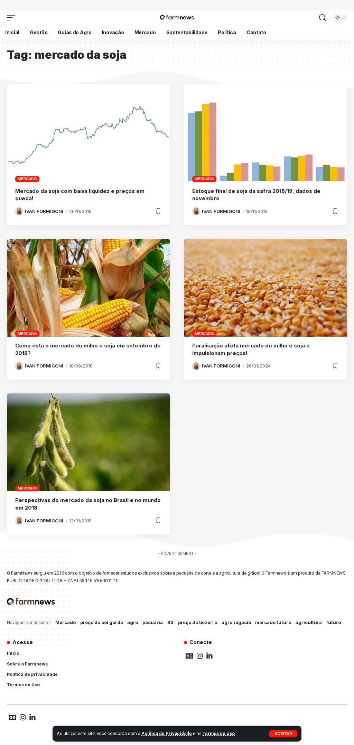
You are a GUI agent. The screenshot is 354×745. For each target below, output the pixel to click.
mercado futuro (273, 622)
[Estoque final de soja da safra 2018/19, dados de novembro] (265, 133)
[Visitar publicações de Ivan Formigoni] (19, 211)
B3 (170, 622)
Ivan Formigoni (44, 211)
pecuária (152, 622)
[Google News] (189, 656)
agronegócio (236, 622)
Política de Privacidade (166, 733)
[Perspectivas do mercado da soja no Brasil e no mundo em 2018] (88, 442)
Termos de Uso (219, 733)
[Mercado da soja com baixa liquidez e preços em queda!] (88, 133)
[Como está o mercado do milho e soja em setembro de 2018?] (88, 288)
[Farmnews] (177, 17)
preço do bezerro (197, 622)
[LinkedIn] (209, 656)
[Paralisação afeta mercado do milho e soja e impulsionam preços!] (265, 288)
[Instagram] (200, 656)
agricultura (309, 622)
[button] (283, 733)
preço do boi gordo (101, 622)
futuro (333, 622)
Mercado (27, 178)
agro (132, 622)
